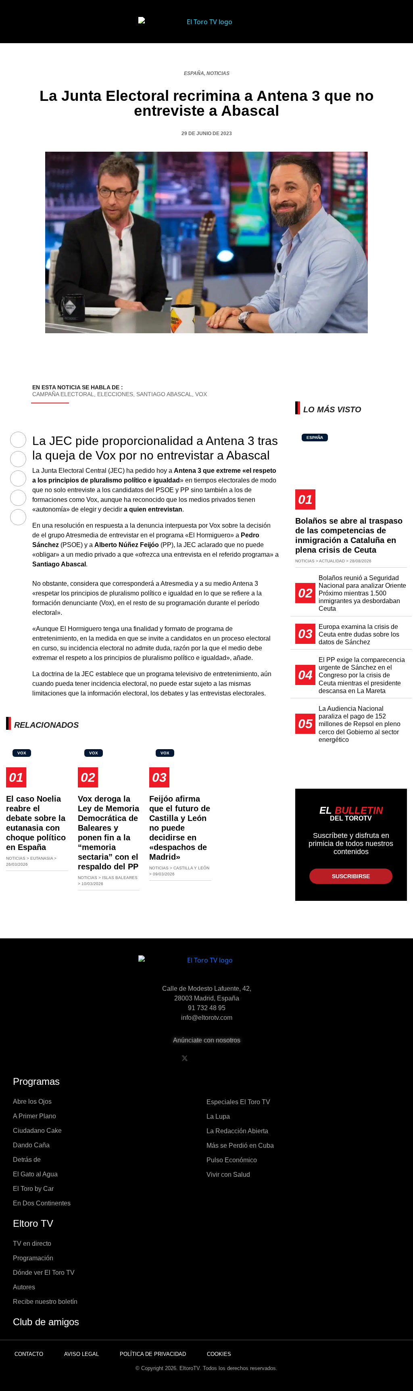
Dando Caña (31, 1145)
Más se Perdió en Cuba (240, 1145)
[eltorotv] (206, 966)
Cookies (219, 1354)
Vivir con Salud (228, 1174)
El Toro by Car (33, 1188)
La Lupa (218, 1116)
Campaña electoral (63, 394)
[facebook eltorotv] (164, 1058)
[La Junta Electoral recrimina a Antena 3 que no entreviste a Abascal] (18, 440)
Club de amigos (46, 1321)
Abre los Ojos (32, 1101)
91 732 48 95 (206, 1008)
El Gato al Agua (35, 1174)
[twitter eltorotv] (184, 1058)
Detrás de (27, 1159)
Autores (24, 1287)
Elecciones (115, 394)
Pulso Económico (231, 1160)
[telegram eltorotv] (246, 1058)
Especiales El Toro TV (238, 1102)
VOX (201, 394)
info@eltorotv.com (206, 1017)
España (194, 73)
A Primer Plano (34, 1116)
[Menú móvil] (41, 28)
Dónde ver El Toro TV (44, 1272)
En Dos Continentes (42, 1203)
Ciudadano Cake (37, 1130)
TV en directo (32, 1243)
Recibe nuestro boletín (45, 1301)
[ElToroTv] (206, 28)
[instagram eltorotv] (225, 1058)
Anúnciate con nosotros (206, 1040)
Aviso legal (81, 1354)
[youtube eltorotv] (205, 1058)
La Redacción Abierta (237, 1131)
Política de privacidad (153, 1354)
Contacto (29, 1354)
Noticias (217, 73)
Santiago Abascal (164, 394)
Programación (33, 1258)
